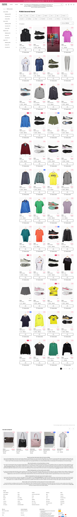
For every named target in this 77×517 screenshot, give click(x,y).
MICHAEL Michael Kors (35, 504)
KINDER (21, 4)
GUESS (19, 501)
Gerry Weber (20, 497)
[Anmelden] (68, 4)
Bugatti (4, 497)
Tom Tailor (62, 499)
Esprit (18, 492)
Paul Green (48, 499)
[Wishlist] (71, 4)
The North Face (62, 497)
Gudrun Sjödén (20, 499)
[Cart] (73, 4)
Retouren (22, 512)
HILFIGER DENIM (20, 504)
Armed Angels (5, 494)
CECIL (4, 499)
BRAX (4, 496)
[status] (21, 23)
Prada (47, 504)
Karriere (3, 512)
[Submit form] (61, 5)
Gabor (19, 494)
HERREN (16, 4)
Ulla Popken (62, 501)
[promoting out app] (53, 39)
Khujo (33, 496)
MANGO (33, 499)
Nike (70, 484)
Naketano (47, 492)
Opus (47, 497)
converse (4, 501)
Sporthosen (57, 467)
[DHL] (59, 511)
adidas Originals (5, 492)
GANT (19, 496)
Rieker (61, 492)
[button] (10, 12)
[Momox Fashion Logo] (4, 4)
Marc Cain (33, 501)
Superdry (61, 496)
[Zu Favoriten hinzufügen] (58, 99)
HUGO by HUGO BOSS (36, 494)
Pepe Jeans (48, 501)
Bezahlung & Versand (24, 510)
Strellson (61, 494)
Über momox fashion (5, 510)
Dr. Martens (5, 504)
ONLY (47, 496)
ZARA (61, 504)
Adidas (72, 484)
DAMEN (11, 4)
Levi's (33, 497)
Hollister (33, 492)
